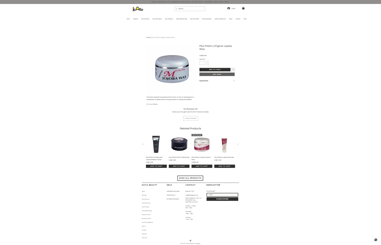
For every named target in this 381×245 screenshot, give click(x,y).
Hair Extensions (146, 203)
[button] (243, 7)
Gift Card (144, 237)
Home (148, 37)
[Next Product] (238, 144)
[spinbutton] (204, 63)
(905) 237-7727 (190, 191)
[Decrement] (201, 63)
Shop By (144, 195)
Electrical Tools (146, 214)
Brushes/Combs (146, 218)
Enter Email (210, 191)
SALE (143, 191)
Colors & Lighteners (147, 222)
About (143, 226)
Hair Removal (145, 199)
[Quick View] (156, 144)
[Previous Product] (143, 144)
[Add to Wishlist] (233, 69)
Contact (144, 230)
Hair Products (145, 207)
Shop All (144, 234)
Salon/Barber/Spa (147, 210)
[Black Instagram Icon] (190, 241)
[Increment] (207, 63)
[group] (190, 151)
